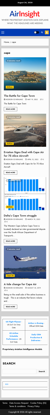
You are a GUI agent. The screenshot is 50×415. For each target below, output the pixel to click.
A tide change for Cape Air (20, 284)
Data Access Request (18, 403)
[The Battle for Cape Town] (25, 73)
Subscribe (47, 32)
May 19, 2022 (32, 100)
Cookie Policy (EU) (38, 403)
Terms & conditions (17, 406)
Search (9, 363)
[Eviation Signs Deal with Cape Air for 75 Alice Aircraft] (25, 130)
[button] (2, 32)
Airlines (10, 87)
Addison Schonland (14, 100)
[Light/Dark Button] (36, 32)
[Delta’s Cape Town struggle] (25, 193)
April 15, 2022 (32, 160)
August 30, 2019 (34, 288)
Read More (10, 109)
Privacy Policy (33, 406)
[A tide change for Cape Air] (25, 262)
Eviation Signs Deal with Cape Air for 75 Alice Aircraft (24, 154)
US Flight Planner (13, 321)
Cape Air (10, 275)
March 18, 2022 (33, 219)
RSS (6, 384)
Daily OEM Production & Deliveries (36, 337)
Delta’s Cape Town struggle (20, 216)
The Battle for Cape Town (19, 96)
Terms (4, 403)
